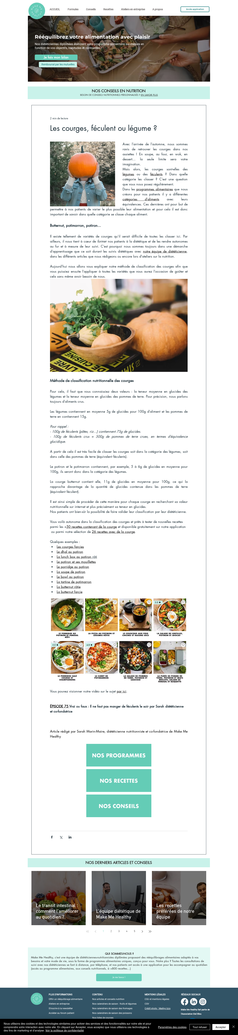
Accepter (221, 1027)
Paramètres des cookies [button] (172, 1027)
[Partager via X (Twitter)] (61, 837)
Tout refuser (200, 1027)
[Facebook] (184, 1001)
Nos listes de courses (102, 1017)
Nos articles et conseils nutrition (108, 999)
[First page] (87, 931)
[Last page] (150, 931)
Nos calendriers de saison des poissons (112, 1013)
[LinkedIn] (193, 1001)
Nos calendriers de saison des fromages (112, 1008)
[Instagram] (202, 1001)
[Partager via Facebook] (52, 837)
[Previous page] (95, 931)
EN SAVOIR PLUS (149, 94)
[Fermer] (233, 1027)
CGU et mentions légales (157, 999)
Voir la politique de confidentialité (64, 1030)
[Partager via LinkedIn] (70, 837)
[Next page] (142, 931)
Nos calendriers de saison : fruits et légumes (114, 1004)
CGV (147, 1004)
